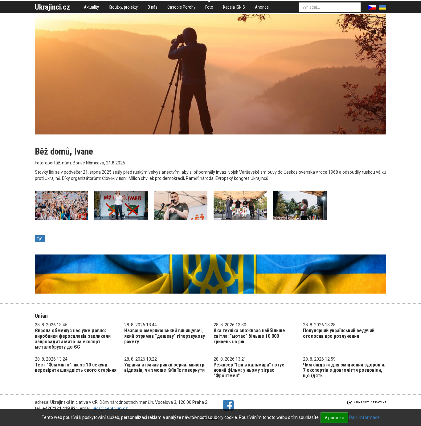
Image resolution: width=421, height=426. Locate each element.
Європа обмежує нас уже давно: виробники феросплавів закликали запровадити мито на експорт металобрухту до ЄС (73, 339)
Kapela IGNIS (234, 7)
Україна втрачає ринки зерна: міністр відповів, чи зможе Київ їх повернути (164, 367)
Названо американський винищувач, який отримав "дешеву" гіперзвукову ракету (164, 336)
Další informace (364, 417)
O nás (152, 7)
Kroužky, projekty (123, 7)
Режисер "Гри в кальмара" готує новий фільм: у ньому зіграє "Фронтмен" (249, 370)
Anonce (262, 7)
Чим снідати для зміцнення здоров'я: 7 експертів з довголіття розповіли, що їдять (344, 370)
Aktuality (91, 7)
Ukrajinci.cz (52, 7)
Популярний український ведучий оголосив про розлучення (338, 333)
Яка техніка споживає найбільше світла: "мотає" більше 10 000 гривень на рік (249, 336)
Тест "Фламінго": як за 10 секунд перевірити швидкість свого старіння (75, 367)
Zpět (40, 239)
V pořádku (334, 417)
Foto (209, 7)
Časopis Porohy (181, 7)
